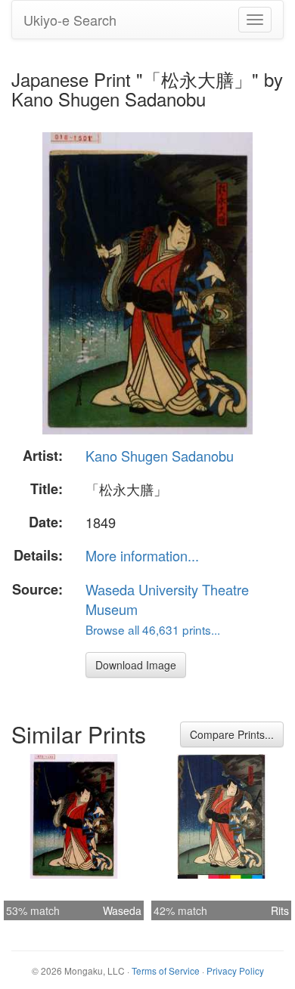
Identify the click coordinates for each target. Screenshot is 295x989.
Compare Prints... (232, 734)
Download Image (135, 664)
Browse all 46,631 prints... (152, 629)
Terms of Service (166, 970)
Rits (280, 910)
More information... (142, 555)
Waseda (122, 910)
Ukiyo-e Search (69, 19)
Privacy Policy (235, 970)
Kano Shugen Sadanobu (159, 455)
